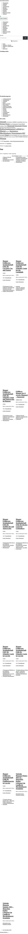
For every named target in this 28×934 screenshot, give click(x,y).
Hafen (5, 125)
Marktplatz (7, 131)
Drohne (2, 124)
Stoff (27, 135)
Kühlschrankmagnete (7, 107)
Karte (8, 127)
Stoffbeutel (1, 136)
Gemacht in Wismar (7, 106)
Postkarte (15, 135)
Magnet (3, 131)
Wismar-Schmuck (6, 114)
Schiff (19, 135)
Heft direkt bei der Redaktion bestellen (20, 794)
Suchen (1, 35)
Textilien (4, 5)
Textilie (10, 136)
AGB (4, 47)
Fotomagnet (15, 124)
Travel (16, 136)
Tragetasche (13, 136)
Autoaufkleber (19, 122)
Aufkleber (5, 4)
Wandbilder (5, 9)
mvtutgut (2, 135)
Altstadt (3, 122)
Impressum (5, 48)
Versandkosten (8, 277)
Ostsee (7, 135)
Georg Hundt (21, 124)
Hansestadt (11, 126)
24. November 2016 (7, 930)
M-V (22, 129)
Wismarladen (5, 2)
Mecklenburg (14, 131)
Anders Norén (8, 145)
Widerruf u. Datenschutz (8, 46)
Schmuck (5, 11)
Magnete (4, 7)
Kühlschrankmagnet (7, 129)
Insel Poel (1, 127)
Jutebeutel (5, 127)
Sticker (24, 135)
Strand (5, 136)
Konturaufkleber (12, 127)
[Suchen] (25, 38)
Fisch (11, 124)
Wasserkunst (25, 136)
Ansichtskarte (9, 122)
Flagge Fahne (6, 105)
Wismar (3, 138)
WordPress (9, 143)
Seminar (4, 108)
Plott (12, 135)
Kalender (5, 10)
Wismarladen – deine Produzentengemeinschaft (14, 141)
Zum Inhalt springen (4, 0)
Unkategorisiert (6, 112)
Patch (10, 135)
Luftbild (18, 129)
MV (23, 133)
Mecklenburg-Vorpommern (11, 133)
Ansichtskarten (6, 6)
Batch (24, 122)
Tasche (7, 136)
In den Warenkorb (6, 280)
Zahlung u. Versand (7, 45)
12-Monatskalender (7, 98)
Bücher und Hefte (6, 12)
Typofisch (5, 111)
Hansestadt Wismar (21, 126)
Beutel (4, 102)
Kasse (4, 43)
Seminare (5, 14)
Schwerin (21, 135)
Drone (7, 124)
